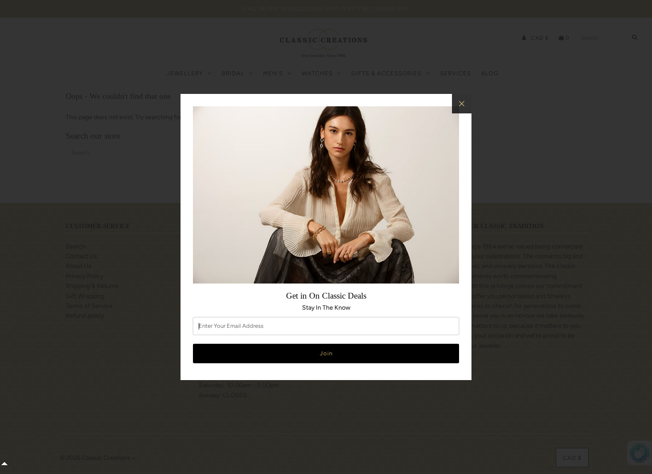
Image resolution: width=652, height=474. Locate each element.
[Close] (461, 103)
